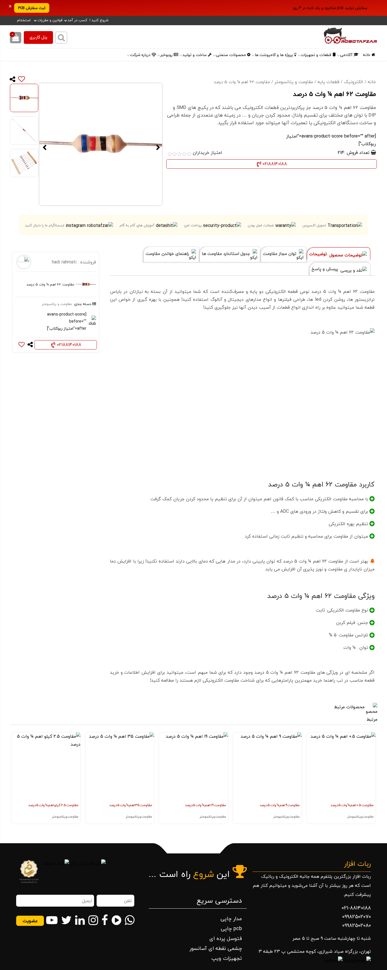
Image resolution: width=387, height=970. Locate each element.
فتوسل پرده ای (225, 938)
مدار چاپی (231, 918)
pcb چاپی (231, 928)
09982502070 (356, 916)
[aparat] (116, 920)
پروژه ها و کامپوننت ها (274, 55)
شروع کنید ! (99, 20)
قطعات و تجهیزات (316, 55)
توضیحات (318, 253)
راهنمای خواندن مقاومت (168, 253)
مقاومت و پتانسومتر (294, 82)
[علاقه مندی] (20, 79)
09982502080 (356, 925)
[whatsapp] (129, 920)
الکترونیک (353, 82)
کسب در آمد (77, 20)
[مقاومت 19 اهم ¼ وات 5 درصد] (193, 766)
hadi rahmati (64, 262)
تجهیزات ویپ (226, 958)
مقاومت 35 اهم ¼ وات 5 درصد (130, 805)
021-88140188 (356, 908)
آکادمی (347, 55)
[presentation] (370, 787)
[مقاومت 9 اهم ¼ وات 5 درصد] (267, 766)
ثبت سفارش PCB (31, 8)
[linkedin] (80, 920)
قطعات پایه (328, 82)
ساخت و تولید (195, 55)
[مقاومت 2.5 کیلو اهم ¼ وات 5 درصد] (45, 766)
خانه (367, 55)
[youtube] (52, 920)
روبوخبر (167, 55)
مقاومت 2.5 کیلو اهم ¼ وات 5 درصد (53, 805)
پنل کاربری (38, 37)
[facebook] (104, 920)
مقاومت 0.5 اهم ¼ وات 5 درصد (352, 805)
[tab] (338, 254)
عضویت (30, 921)
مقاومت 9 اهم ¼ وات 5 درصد (280, 805)
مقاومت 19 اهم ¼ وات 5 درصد (205, 805)
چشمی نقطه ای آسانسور (216, 948)
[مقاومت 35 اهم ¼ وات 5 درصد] (119, 766)
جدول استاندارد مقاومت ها (227, 253)
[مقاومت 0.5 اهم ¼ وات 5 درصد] (341, 766)
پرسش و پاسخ (325, 268)
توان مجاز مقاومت (280, 253)
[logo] (331, 36)
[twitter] (66, 920)
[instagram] (93, 920)
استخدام (24, 20)
